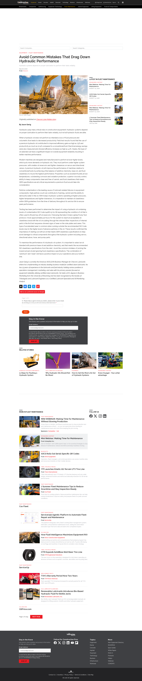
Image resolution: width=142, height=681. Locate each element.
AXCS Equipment (50, 456)
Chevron (25, 71)
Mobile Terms (47, 338)
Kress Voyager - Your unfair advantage (109, 374)
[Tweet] (33, 286)
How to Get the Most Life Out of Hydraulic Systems (83, 374)
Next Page (36, 617)
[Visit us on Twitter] (95, 416)
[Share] (25, 286)
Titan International (51, 472)
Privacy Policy (58, 338)
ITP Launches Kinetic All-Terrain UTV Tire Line (63, 469)
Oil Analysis (45, 532)
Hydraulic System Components (29, 370)
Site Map (90, 675)
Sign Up (34, 341)
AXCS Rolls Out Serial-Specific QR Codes (100, 95)
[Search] (118, 2)
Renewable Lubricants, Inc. (54, 596)
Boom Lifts (44, 451)
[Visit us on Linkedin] (104, 416)
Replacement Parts (47, 573)
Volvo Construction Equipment (55, 537)
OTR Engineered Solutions (53, 555)
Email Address (34, 324)
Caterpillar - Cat (53, 431)
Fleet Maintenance (36, 53)
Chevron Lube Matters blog (46, 119)
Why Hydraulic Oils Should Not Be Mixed (58, 374)
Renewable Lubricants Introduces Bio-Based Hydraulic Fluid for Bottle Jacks (62, 592)
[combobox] (44, 48)
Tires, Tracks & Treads (48, 466)
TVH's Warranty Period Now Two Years (59, 576)
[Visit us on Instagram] (100, 416)
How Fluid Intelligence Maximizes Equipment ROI (64, 534)
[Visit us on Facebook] (91, 416)
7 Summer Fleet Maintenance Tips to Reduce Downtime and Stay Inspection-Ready (100, 119)
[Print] (21, 286)
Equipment (23, 53)
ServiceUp (48, 520)
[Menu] (122, 2)
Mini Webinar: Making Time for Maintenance (100, 85)
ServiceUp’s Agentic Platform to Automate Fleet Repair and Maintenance (63, 516)
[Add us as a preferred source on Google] (38, 286)
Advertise (60, 675)
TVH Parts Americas (51, 578)
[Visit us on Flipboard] (76, 642)
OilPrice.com (25, 609)
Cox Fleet (48, 492)
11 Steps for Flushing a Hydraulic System (28, 374)
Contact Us (52, 675)
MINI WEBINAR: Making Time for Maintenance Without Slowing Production (62, 420)
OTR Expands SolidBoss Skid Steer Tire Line (61, 552)
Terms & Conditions (80, 675)
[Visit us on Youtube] (72, 642)
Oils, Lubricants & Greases (54, 370)
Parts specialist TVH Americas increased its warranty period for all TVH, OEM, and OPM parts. (63, 582)
